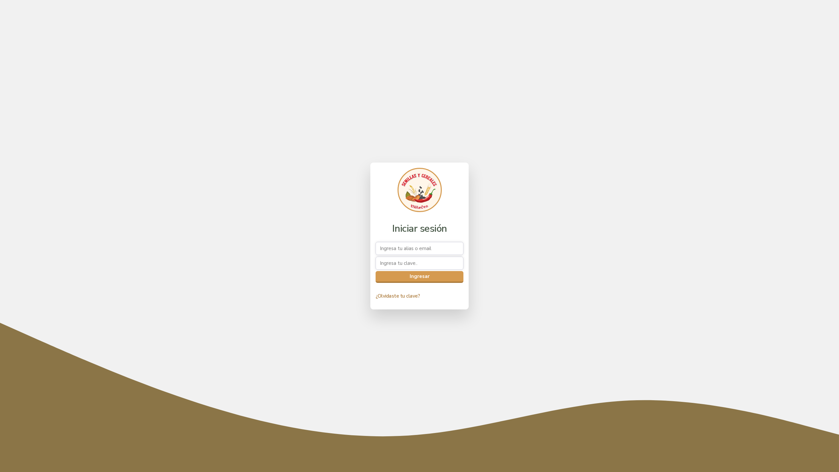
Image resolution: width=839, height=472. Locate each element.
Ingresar (420, 276)
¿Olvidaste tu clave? (398, 296)
